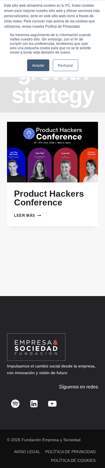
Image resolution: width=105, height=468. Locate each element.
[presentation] (52, 152)
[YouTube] (52, 403)
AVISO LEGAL (27, 451)
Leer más (27, 215)
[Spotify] (15, 403)
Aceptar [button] (38, 65)
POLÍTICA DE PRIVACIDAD (70, 451)
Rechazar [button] (65, 65)
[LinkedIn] (33, 403)
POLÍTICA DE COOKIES (73, 460)
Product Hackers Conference (49, 198)
